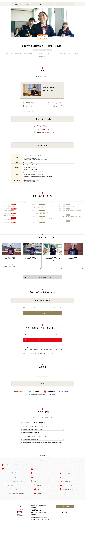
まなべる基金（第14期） (9, 210)
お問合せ (65, 469)
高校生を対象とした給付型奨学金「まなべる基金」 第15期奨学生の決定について (41, 206)
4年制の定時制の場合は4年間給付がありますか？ (34, 422)
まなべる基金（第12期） (9, 219)
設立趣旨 (39, 485)
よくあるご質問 (42, 56)
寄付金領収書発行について (69, 481)
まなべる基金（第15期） (9, 206)
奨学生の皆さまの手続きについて (46, 53)
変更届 (43, 313)
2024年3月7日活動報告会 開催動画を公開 (68, 223)
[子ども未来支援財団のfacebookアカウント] (63, 513)
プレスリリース (37, 473)
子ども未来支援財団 (39, 528)
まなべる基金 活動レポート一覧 (44, 277)
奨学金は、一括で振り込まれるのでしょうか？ (33, 429)
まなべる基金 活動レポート (30, 53)
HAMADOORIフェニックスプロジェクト (16, 493)
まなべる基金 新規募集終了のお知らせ (67, 206)
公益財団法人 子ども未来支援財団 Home (14, 465)
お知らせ (36, 477)
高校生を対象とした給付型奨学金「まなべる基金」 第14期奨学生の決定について (41, 219)
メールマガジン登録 (67, 485)
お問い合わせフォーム (43, 340)
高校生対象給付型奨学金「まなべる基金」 (12, 473)
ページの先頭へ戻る (43, 455)
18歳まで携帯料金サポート (13, 485)
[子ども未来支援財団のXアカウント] (66, 513)
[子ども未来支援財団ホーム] (12, 7)
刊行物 (38, 489)
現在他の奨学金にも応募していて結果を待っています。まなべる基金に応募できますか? (42, 442)
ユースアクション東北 (12, 489)
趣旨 (7, 53)
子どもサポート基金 (11, 477)
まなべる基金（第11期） (9, 224)
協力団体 (77, 53)
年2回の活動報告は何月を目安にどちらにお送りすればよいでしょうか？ (39, 426)
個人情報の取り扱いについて (69, 489)
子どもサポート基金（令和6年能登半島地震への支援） (15, 481)
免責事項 (39, 493)
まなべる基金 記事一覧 (16, 53)
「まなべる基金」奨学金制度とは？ (31, 439)
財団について (37, 481)
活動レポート (37, 469)
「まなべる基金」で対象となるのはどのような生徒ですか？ (36, 436)
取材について (66, 477)
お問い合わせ (66, 506)
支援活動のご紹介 (17, 6)
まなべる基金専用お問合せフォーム (64, 53)
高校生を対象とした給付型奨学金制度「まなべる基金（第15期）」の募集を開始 (42, 213)
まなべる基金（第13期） (9, 215)
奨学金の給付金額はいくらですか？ (31, 432)
